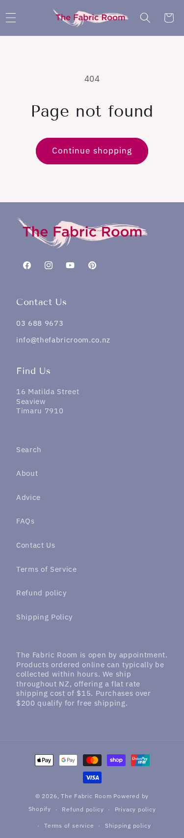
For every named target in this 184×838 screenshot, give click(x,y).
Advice (28, 497)
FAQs (25, 521)
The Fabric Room (86, 796)
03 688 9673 (39, 323)
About (27, 473)
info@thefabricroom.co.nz (63, 339)
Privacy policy (135, 809)
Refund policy (41, 592)
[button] (145, 18)
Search (29, 449)
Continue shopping (92, 150)
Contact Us (35, 545)
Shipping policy (128, 825)
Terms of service (69, 825)
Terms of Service (46, 569)
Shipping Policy (44, 616)
